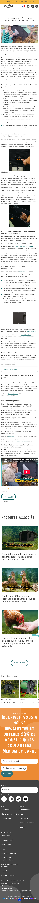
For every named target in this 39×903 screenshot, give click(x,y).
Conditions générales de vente (9, 865)
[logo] (8, 6)
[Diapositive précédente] (2, 1)
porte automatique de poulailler (13, 57)
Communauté (25, 810)
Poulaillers (5, 810)
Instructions (6, 845)
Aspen (26, 274)
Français (5, 790)
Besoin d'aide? (7, 840)
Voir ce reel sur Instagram (10, 369)
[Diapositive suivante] (37, 1)
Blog (21, 814)
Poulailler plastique (6, 699)
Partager (8, 497)
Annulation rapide (8, 875)
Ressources (24, 818)
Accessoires (6, 818)
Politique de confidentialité (7, 859)
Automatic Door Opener (30, 392)
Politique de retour (8, 853)
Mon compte (6, 836)
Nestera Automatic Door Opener (24, 246)
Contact (23, 827)
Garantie (4, 871)
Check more (19, 663)
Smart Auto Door (24, 271)
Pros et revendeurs (27, 823)
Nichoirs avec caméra (10, 814)
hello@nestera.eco (25, 891)
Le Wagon (22, 699)
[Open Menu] (37, 6)
